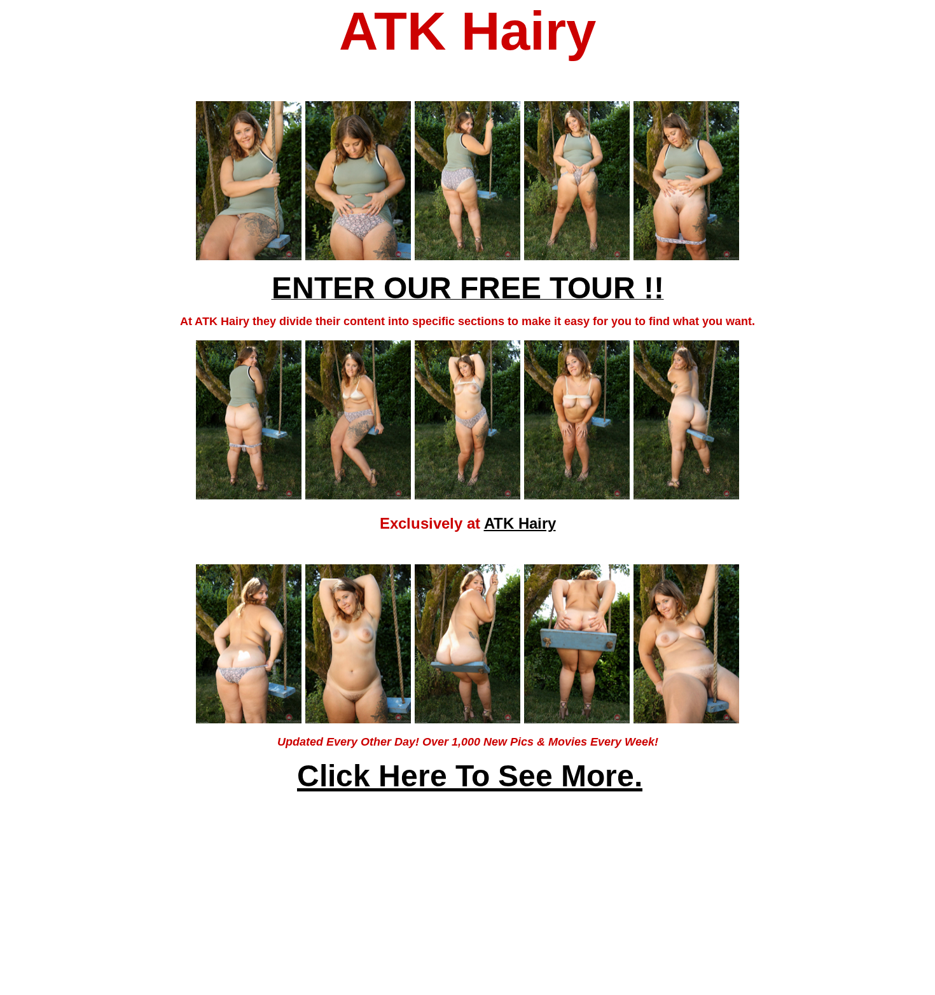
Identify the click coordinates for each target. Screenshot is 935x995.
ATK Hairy (520, 523)
